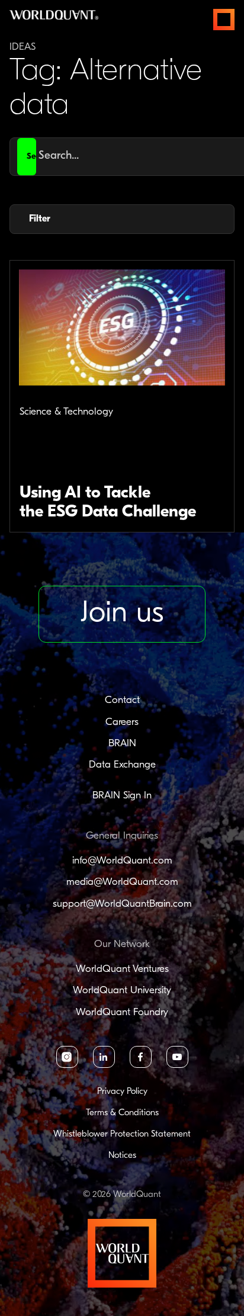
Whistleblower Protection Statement (122, 1134)
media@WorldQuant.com (122, 882)
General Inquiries (122, 836)
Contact (122, 700)
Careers (122, 722)
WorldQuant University (122, 991)
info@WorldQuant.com (122, 861)
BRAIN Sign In (122, 796)
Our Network (122, 944)
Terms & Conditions (122, 1113)
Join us (122, 614)
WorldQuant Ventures (122, 969)
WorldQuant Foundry (122, 1012)
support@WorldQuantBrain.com (122, 904)
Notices (122, 1155)
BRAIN (122, 744)
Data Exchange (122, 765)
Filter (39, 219)
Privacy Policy (122, 1091)
